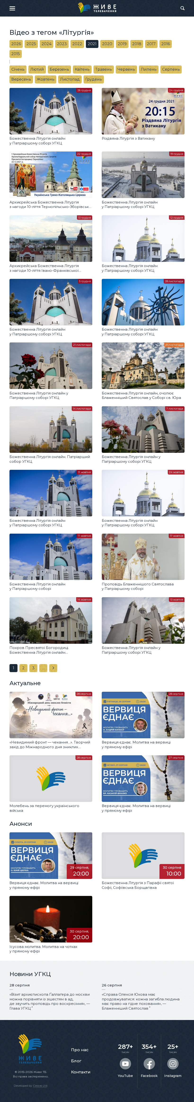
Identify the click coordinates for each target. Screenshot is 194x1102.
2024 (46, 44)
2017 (151, 44)
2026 (16, 44)
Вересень (21, 79)
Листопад (70, 79)
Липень (149, 69)
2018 (136, 44)
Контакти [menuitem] (80, 1072)
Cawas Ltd (40, 1085)
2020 (107, 44)
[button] (12, 8)
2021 (92, 44)
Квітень (82, 69)
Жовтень (45, 79)
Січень (18, 69)
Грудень (93, 79)
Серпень (171, 69)
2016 (165, 44)
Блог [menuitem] (76, 1061)
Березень (59, 69)
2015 (15, 54)
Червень (126, 69)
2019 (122, 44)
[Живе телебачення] (97, 7)
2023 (62, 44)
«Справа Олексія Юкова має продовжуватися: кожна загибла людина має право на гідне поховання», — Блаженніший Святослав (141, 1001)
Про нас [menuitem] (79, 1049)
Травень (103, 69)
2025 (31, 44)
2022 (77, 44)
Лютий (37, 69)
